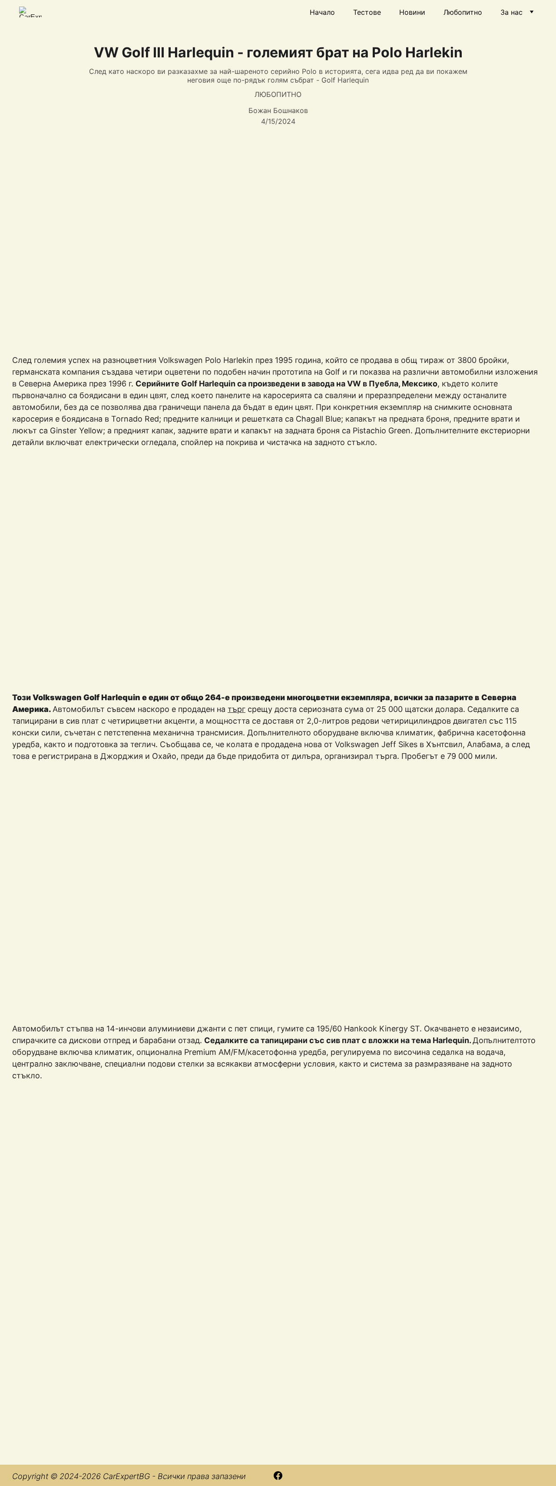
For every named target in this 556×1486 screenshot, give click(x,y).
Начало (322, 12)
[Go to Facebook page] (278, 1475)
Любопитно (462, 12)
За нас (511, 12)
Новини (412, 12)
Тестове (367, 12)
